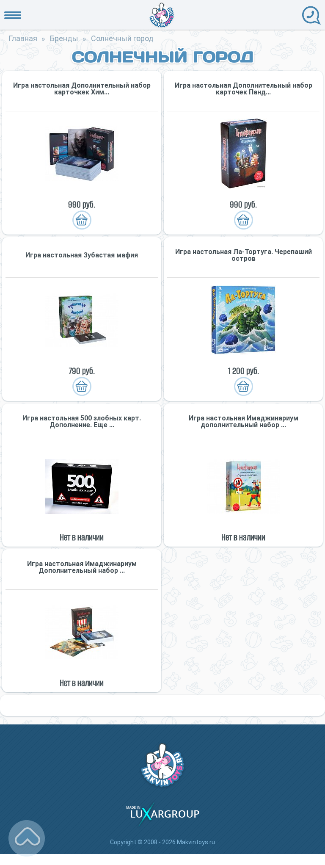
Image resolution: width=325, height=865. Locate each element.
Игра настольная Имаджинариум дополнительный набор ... (243, 421)
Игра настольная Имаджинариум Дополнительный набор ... (82, 567)
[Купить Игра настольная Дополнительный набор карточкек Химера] (82, 153)
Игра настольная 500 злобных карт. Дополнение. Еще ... (81, 421)
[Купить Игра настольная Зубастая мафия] (82, 320)
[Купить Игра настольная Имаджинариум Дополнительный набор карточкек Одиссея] (82, 632)
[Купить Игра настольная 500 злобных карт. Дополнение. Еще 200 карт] (82, 486)
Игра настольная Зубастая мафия (81, 255)
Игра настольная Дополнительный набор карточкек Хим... (82, 89)
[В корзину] (81, 220)
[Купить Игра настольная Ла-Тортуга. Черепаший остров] (243, 320)
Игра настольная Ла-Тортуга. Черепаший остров (243, 255)
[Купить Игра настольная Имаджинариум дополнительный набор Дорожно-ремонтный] (243, 486)
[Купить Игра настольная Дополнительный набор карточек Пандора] (243, 153)
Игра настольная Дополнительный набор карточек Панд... (243, 89)
